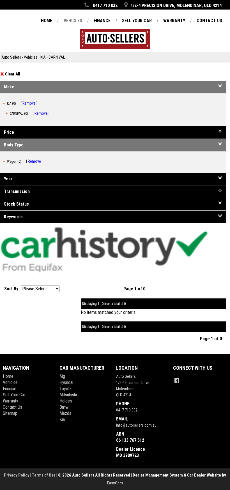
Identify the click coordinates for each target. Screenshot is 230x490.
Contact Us (12, 407)
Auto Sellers (11, 57)
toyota (65, 388)
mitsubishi (68, 394)
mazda (65, 413)
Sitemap (10, 413)
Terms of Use (44, 475)
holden (65, 401)
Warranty (10, 401)
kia (62, 419)
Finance (9, 388)
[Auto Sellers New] (115, 31)
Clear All (12, 74)
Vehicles (31, 57)
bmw (63, 407)
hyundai (66, 382)
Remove (29, 103)
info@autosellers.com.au (136, 425)
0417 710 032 (126, 410)
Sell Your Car (14, 394)
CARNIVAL (57, 57)
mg (62, 376)
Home (8, 376)
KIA (43, 57)
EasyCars (115, 483)
